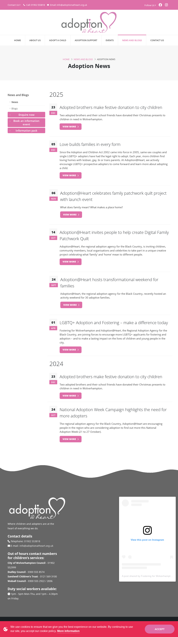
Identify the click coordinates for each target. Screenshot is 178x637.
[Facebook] (161, 4)
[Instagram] (167, 4)
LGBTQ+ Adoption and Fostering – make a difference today (114, 322)
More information (68, 631)
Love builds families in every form (90, 144)
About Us (35, 40)
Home (17, 40)
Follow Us (149, 5)
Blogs (14, 108)
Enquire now (26, 114)
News (14, 102)
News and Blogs (132, 40)
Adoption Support (86, 40)
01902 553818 (32, 541)
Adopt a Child (57, 40)
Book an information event (26, 122)
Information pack (26, 130)
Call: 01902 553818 (35, 4)
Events (110, 40)
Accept (160, 629)
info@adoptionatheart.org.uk (36, 545)
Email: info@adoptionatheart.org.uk (68, 4)
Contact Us (13, 4)
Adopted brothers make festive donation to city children (111, 107)
